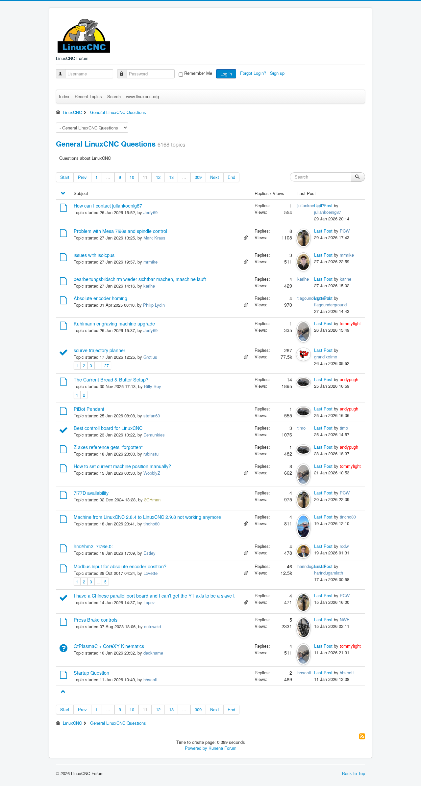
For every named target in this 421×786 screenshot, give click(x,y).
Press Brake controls (95, 619)
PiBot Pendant (89, 409)
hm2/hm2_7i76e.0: (93, 546)
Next (214, 177)
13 (171, 177)
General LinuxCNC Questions (106, 143)
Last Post (323, 205)
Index (64, 96)
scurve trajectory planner (99, 350)
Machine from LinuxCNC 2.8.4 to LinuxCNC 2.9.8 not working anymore (147, 517)
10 (132, 177)
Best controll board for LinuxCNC (108, 428)
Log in (226, 73)
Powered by (196, 748)
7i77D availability (91, 493)
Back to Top (353, 773)
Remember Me (198, 73)
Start (64, 177)
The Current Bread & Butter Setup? (111, 379)
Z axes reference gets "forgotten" (108, 447)
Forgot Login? (253, 73)
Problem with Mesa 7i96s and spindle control (120, 231)
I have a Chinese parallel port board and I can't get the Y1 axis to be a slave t (154, 595)
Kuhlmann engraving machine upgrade (114, 323)
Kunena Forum (222, 748)
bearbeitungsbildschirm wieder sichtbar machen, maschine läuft (140, 279)
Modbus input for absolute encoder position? (120, 566)
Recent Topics (88, 96)
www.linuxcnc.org (142, 96)
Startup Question (91, 672)
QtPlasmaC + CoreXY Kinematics (109, 646)
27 (106, 365)
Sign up (278, 73)
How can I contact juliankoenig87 (108, 205)
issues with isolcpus (94, 255)
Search (114, 96)
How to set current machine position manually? (122, 466)
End (231, 177)
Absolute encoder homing (100, 298)
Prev (82, 177)
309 (198, 177)
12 (158, 177)
